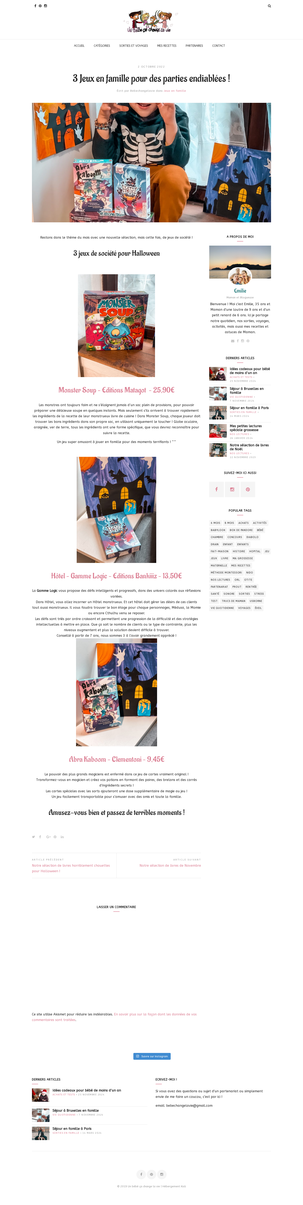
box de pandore (241, 530)
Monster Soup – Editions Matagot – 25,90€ (116, 390)
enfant (228, 544)
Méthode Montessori (226, 572)
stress (259, 593)
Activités (260, 523)
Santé (215, 593)
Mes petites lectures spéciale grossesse (246, 428)
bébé (260, 530)
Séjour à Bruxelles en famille (247, 391)
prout (237, 586)
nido (249, 572)
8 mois (229, 523)
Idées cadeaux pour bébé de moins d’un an (250, 371)
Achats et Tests (241, 377)
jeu (267, 551)
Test (214, 601)
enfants (243, 544)
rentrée (251, 586)
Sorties (244, 593)
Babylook (218, 530)
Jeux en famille (175, 90)
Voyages (244, 608)
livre (224, 558)
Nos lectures (239, 434)
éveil (258, 608)
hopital (255, 551)
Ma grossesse (243, 558)
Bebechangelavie (142, 90)
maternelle (219, 565)
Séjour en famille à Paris (249, 408)
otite (248, 579)
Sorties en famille (243, 412)
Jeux (214, 558)
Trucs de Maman (233, 601)
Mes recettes (240, 565)
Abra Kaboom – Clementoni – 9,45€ (116, 759)
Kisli (183, 1186)
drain (215, 544)
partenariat (219, 586)
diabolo (253, 537)
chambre (217, 537)
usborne (256, 601)
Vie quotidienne (241, 397)
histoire (239, 551)
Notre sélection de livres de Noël (249, 447)
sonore (229, 593)
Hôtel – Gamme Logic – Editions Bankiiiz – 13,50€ (116, 576)
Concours (235, 537)
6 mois (215, 523)
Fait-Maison (220, 551)
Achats (243, 523)
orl (237, 579)
